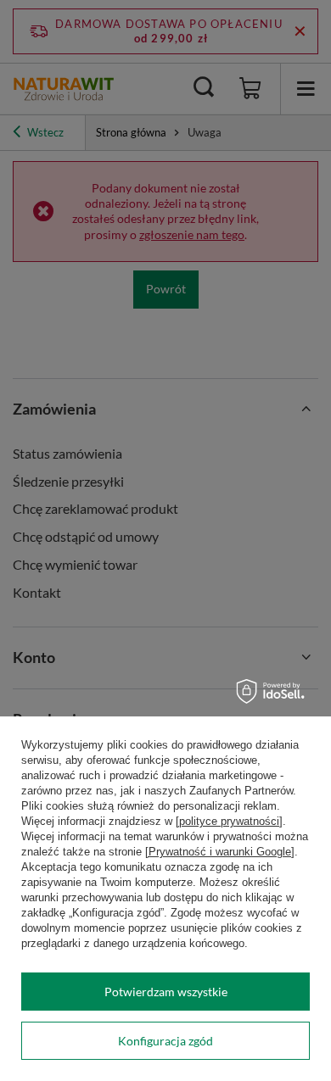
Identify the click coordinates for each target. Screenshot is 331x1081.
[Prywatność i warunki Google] (220, 851)
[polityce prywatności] (229, 821)
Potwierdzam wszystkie (165, 991)
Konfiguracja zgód (165, 1041)
